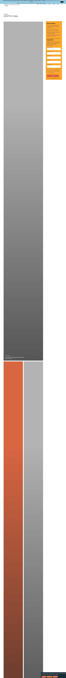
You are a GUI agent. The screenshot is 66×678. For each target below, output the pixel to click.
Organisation (49, 64)
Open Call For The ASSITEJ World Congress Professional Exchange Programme (53, 26)
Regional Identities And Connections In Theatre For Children (53, 33)
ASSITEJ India (7, 355)
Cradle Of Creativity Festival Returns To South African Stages (53, 35)
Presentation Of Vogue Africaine (53, 30)
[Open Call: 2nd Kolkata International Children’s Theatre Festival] (23, 191)
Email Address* (49, 47)
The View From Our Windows (52, 29)
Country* (48, 60)
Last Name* (49, 55)
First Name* (49, 51)
